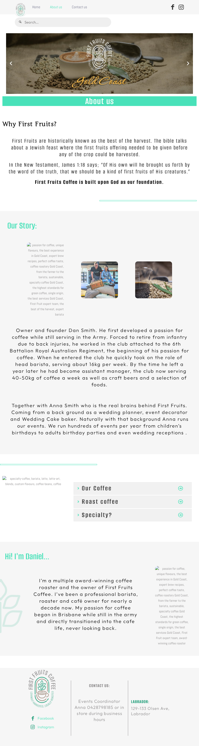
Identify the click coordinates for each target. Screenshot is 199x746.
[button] (10, 63)
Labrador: (140, 702)
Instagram (46, 727)
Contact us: (99, 686)
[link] (42, 688)
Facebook (46, 718)
